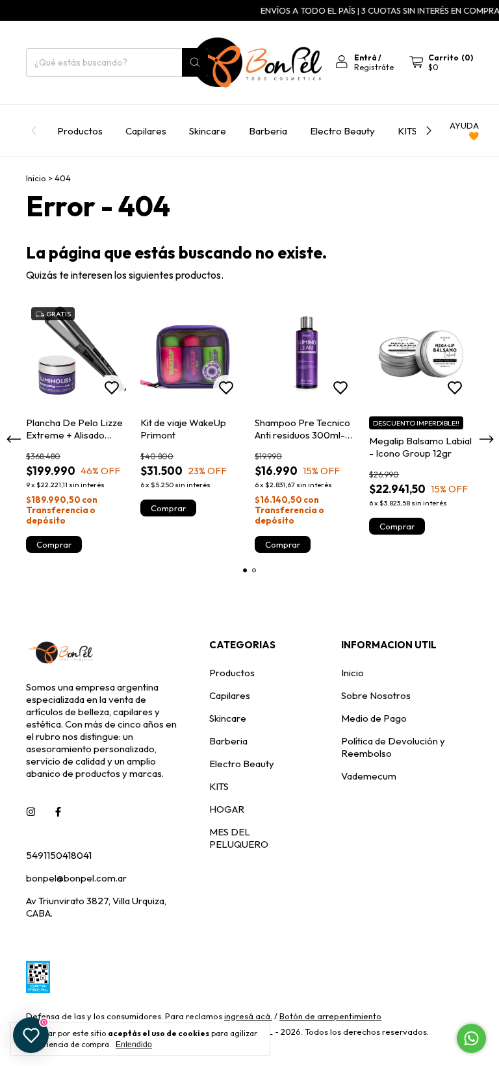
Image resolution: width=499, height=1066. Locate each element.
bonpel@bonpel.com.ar (76, 878)
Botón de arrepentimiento (330, 1016)
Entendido (134, 1044)
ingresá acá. (248, 1016)
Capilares (145, 131)
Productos (80, 131)
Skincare (207, 131)
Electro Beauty (342, 131)
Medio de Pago (374, 718)
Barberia (268, 131)
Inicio (36, 178)
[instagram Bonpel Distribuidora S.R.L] (31, 812)
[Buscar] (195, 62)
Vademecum (368, 776)
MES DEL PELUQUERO (238, 838)
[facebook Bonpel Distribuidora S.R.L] (58, 812)
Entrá (365, 57)
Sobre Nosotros (376, 695)
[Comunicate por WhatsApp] (471, 1038)
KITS (407, 131)
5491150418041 (59, 855)
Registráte (374, 67)
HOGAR (226, 809)
